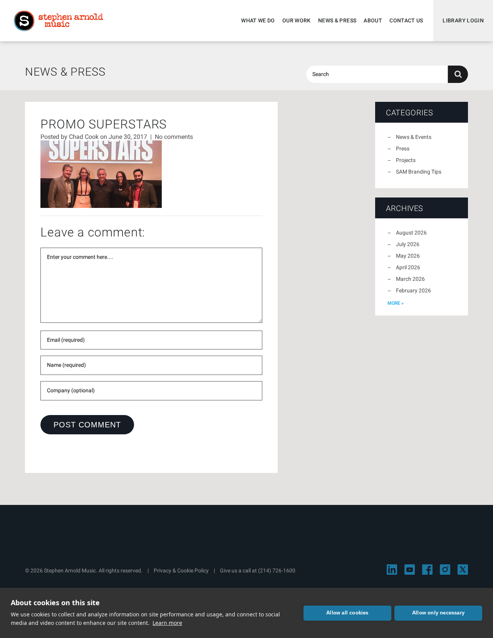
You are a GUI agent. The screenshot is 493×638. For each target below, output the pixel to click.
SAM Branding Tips (418, 172)
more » (395, 303)
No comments (174, 136)
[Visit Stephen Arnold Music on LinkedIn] (392, 569)
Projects (406, 160)
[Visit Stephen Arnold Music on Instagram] (445, 569)
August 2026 (411, 233)
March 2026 (410, 279)
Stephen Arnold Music (58, 20)
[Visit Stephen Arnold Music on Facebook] (427, 569)
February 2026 (413, 290)
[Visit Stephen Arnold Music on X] (463, 569)
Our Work (296, 20)
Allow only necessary (438, 613)
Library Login (463, 20)
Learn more (167, 622)
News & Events (413, 137)
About (373, 20)
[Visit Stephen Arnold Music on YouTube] (409, 569)
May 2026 (408, 256)
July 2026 (407, 244)
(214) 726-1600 (276, 570)
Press (402, 148)
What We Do (258, 20)
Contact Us (406, 20)
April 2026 (408, 267)
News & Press (337, 20)
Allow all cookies (347, 613)
